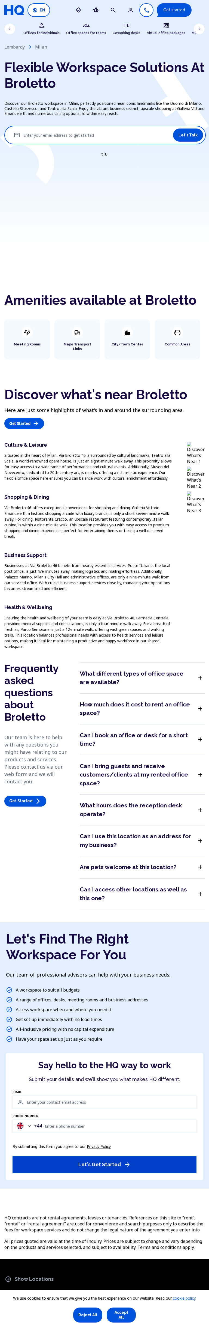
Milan (41, 47)
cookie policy (184, 1298)
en (38, 10)
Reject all (87, 1315)
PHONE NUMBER (25, 1116)
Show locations (29, 1279)
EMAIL (17, 1092)
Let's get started (104, 1164)
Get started (174, 10)
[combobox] (28, 1126)
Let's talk (188, 135)
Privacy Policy (99, 1146)
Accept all (121, 1315)
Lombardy (14, 47)
